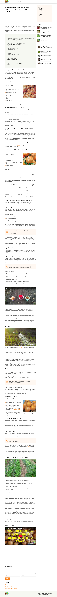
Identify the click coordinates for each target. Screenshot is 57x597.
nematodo (23, 390)
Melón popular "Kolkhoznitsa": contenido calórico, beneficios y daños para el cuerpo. (46, 31)
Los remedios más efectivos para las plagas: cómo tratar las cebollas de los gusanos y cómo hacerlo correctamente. (46, 47)
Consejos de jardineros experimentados (14, 63)
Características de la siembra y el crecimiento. (15, 47)
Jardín (39, 7)
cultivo (18, 145)
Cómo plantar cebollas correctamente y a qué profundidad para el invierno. (45, 59)
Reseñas (8, 64)
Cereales (40, 14)
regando (20, 347)
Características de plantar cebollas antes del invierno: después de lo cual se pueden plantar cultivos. (45, 63)
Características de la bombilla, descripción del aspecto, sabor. (19, 42)
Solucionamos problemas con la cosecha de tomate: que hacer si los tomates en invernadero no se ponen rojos (45, 36)
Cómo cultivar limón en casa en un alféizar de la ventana (45, 40)
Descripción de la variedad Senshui (13, 37)
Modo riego (10, 53)
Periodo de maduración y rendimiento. (15, 39)
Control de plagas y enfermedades (14, 57)
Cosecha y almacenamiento (12, 59)
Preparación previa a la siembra (13, 48)
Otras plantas (41, 13)
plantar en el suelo (16, 409)
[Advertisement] (20, 19)
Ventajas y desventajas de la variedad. (14, 44)
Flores (39, 21)
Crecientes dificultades (12, 58)
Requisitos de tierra (11, 49)
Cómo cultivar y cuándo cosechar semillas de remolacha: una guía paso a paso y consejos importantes (46, 27)
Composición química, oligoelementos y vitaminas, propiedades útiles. (21, 38)
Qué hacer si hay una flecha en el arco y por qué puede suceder (45, 52)
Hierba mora (41, 8)
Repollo (40, 15)
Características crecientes (13, 52)
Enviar (7, 578)
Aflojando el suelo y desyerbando (14, 54)
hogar (21, 1)
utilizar (28, 446)
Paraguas (40, 9)
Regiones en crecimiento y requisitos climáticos (17, 43)
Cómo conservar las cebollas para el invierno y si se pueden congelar (45, 55)
